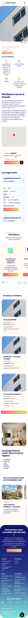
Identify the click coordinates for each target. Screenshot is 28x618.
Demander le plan (9, 206)
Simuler (10, 274)
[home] (9, 3)
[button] (24, 3)
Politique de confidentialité (9, 611)
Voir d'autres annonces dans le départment (14, 412)
